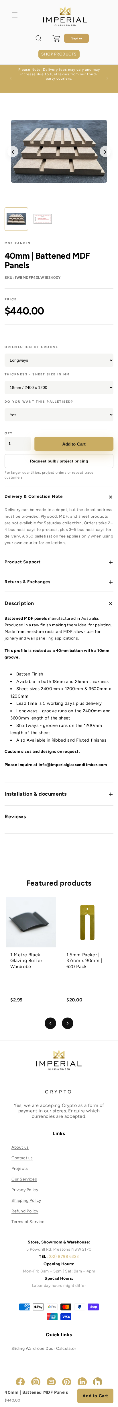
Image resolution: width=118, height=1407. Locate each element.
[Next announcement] (107, 78)
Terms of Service (28, 1221)
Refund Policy (24, 1211)
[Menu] (15, 15)
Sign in (76, 38)
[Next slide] (67, 1023)
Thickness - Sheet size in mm (37, 374)
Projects (19, 1168)
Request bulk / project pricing (59, 461)
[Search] (38, 38)
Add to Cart (74, 443)
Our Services (24, 1179)
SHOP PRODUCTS (58, 54)
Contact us (22, 1157)
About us (20, 1147)
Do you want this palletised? (39, 402)
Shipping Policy (26, 1200)
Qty (9, 433)
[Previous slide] (50, 1023)
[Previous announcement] (10, 78)
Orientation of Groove (31, 347)
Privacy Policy (24, 1189)
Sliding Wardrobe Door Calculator (43, 1348)
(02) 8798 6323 (64, 1256)
